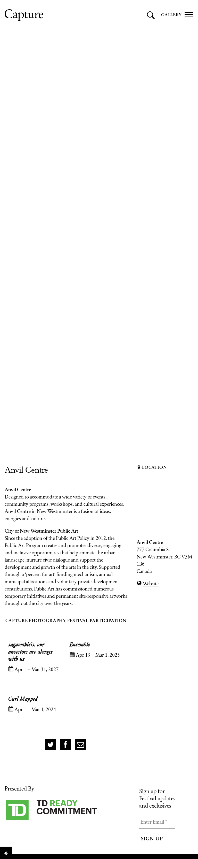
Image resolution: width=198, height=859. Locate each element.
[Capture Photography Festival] (47, 15)
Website (151, 583)
